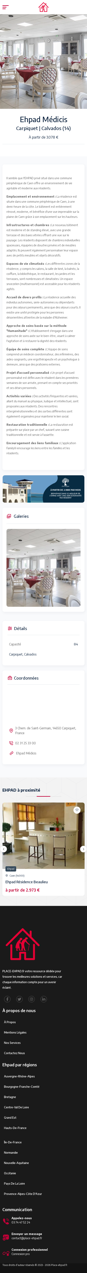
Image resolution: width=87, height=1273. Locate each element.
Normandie (11, 1152)
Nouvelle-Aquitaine (16, 1163)
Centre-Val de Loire (16, 1107)
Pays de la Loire (14, 1183)
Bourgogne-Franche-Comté (21, 1086)
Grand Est (10, 1117)
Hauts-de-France (15, 1128)
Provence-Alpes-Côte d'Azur (23, 1194)
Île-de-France (13, 1142)
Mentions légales (15, 1032)
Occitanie (10, 1173)
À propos (10, 1022)
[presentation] (3, 849)
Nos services (12, 1042)
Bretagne (10, 1097)
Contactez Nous (14, 1053)
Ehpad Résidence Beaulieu (26, 881)
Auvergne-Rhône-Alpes (19, 1076)
